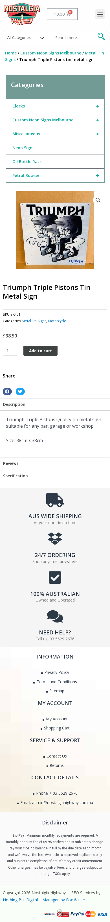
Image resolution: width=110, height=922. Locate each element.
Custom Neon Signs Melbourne (50, 53)
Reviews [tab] (10, 463)
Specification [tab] (15, 475)
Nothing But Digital (20, 899)
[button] (100, 14)
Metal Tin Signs (34, 320)
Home (11, 53)
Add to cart (40, 350)
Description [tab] (14, 404)
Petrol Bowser (55, 175)
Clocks (55, 106)
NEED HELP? (55, 632)
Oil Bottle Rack (27, 161)
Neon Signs (23, 147)
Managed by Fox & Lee (63, 899)
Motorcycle (57, 320)
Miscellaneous (55, 134)
